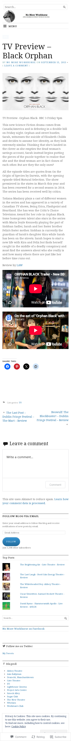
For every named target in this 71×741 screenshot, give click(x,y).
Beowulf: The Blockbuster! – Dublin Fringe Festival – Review (53, 416)
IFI (8, 683)
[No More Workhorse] (35, 16)
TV (5, 36)
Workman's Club (15, 706)
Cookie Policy (18, 726)
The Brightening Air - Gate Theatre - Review (42, 564)
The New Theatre (16, 699)
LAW (20, 265)
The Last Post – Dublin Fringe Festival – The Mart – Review (18, 416)
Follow (11, 541)
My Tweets (8, 653)
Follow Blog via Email (20, 516)
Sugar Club (12, 696)
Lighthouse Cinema (17, 686)
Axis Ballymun (14, 674)
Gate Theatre (13, 680)
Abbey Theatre (14, 670)
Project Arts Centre (17, 690)
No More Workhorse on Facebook (23, 628)
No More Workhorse (21, 62)
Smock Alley (13, 693)
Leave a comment (16, 65)
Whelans (11, 702)
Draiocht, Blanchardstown (20, 677)
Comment (55, 484)
